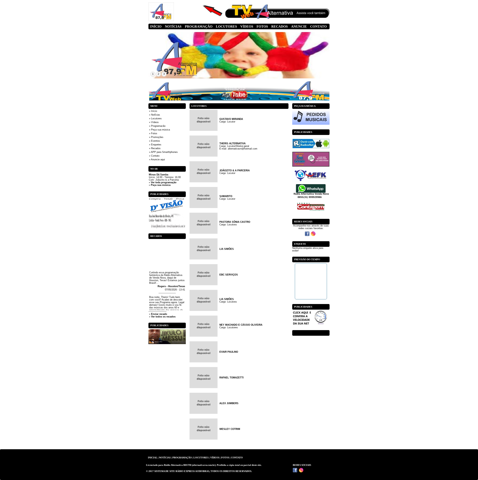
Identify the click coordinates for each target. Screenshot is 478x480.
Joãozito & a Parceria (167, 180)
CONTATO (237, 457)
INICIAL (152, 457)
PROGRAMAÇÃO (182, 457)
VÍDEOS (214, 457)
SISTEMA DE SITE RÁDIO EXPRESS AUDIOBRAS (181, 471)
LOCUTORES (201, 457)
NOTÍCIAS (165, 457)
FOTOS (225, 457)
